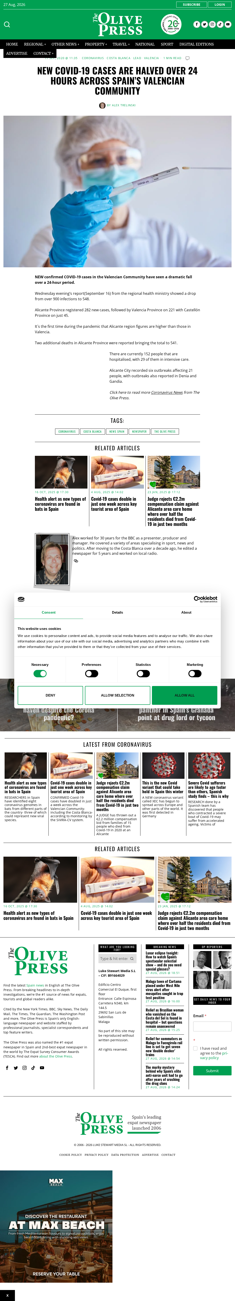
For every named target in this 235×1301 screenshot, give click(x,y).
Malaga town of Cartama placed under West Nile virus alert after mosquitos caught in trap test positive (164, 989)
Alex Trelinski (124, 105)
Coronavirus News (167, 392)
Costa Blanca (118, 58)
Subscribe (191, 4)
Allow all (185, 695)
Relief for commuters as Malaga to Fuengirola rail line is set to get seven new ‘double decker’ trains (164, 1047)
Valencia (151, 58)
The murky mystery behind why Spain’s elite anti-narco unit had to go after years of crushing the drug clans (164, 1075)
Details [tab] (117, 612)
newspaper (139, 431)
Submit (212, 1070)
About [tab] (186, 612)
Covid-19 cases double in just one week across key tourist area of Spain (114, 503)
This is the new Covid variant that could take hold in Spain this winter (162, 787)
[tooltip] (196, 24)
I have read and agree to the (214, 1053)
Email (200, 1016)
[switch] (91, 673)
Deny (50, 695)
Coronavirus (93, 58)
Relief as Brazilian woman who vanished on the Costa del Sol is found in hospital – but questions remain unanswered (165, 1018)
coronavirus (67, 431)
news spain (116, 431)
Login (220, 4)
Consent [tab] (49, 612)
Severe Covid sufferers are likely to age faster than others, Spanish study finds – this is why (208, 789)
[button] (132, 958)
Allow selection (117, 695)
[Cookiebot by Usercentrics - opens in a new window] (197, 599)
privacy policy (214, 1055)
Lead (137, 58)
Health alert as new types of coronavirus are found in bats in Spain (60, 503)
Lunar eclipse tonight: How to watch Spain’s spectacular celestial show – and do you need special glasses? (164, 961)
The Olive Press (165, 431)
